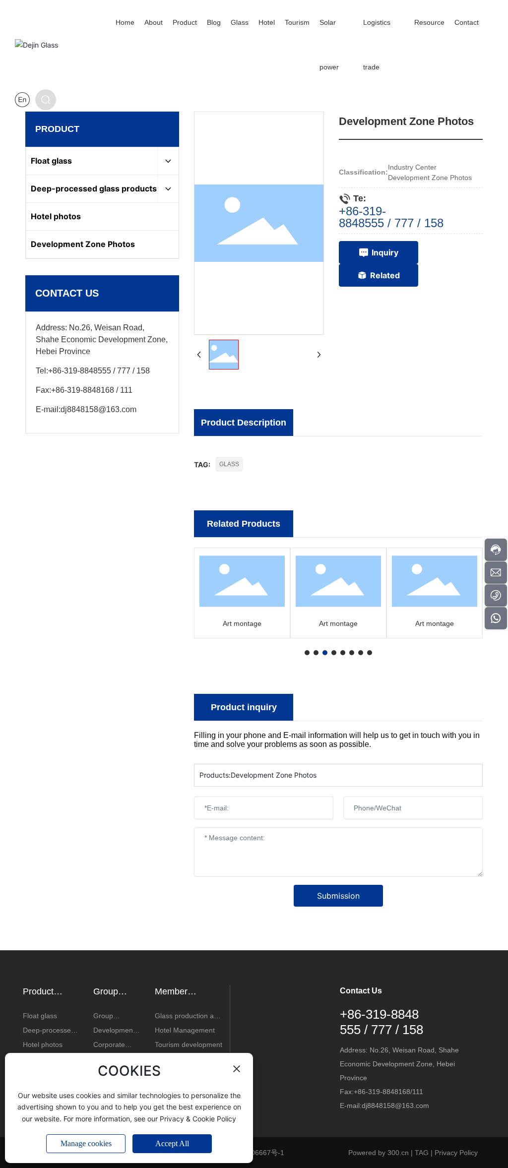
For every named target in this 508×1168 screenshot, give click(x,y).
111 (126, 390)
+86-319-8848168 (82, 390)
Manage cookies (86, 1143)
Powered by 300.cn (378, 1153)
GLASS (229, 464)
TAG (422, 1153)
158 (143, 371)
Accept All (172, 1143)
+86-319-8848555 (79, 371)
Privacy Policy (456, 1153)
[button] (307, 652)
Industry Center (412, 167)
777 (123, 371)
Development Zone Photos (430, 178)
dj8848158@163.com (98, 409)
